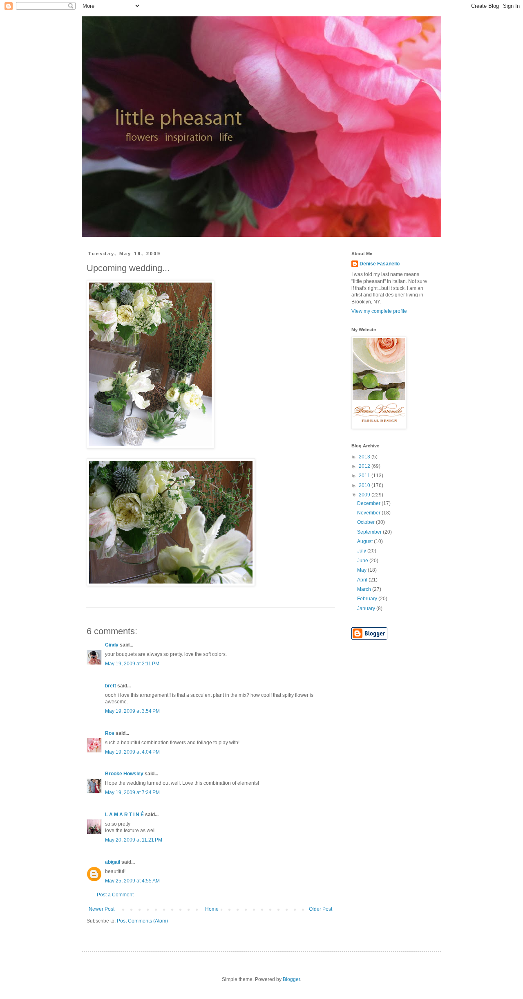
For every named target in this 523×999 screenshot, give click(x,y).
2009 (365, 495)
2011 (365, 475)
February (367, 599)
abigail (112, 862)
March (364, 589)
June (363, 560)
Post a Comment (115, 895)
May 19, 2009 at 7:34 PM (132, 792)
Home (212, 909)
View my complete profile (379, 311)
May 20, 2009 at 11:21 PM (133, 840)
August (365, 541)
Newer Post (101, 909)
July (362, 551)
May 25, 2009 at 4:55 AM (132, 881)
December (369, 503)
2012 (365, 466)
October (366, 522)
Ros (109, 733)
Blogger (291, 979)
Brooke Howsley (124, 774)
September (370, 532)
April (363, 580)
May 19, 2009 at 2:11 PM (132, 664)
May (362, 570)
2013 (365, 457)
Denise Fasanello (380, 264)
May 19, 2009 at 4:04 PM (132, 752)
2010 (365, 485)
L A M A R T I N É (124, 814)
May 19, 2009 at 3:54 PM (132, 711)
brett (110, 686)
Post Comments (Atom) (142, 921)
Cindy (111, 645)
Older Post (320, 909)
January (366, 608)
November (369, 513)
